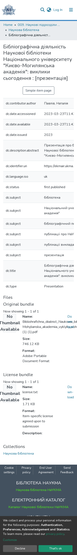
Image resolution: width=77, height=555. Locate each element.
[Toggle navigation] (71, 10)
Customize (10, 540)
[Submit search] (42, 10)
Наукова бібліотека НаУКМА (38, 490)
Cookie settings (9, 470)
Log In (58, 9)
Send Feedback (67, 470)
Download (70, 321)
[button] (48, 9)
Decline (20, 548)
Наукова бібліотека (24, 30)
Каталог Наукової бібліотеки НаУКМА (38, 507)
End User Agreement (45, 470)
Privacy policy (26, 470)
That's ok (55, 548)
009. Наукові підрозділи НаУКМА (39, 24)
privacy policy (55, 534)
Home (8, 24)
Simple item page (38, 90)
